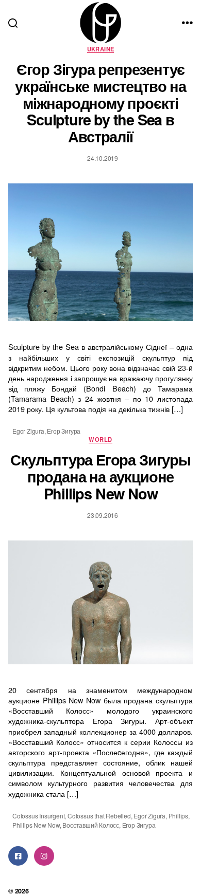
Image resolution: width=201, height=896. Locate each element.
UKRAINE (100, 49)
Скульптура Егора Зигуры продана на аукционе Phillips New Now (100, 476)
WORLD (100, 439)
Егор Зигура (63, 430)
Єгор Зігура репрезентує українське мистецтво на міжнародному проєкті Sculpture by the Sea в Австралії (100, 103)
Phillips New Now (36, 824)
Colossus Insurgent (38, 815)
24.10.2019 (102, 158)
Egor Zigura (28, 430)
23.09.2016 (102, 515)
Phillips (178, 815)
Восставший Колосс (90, 824)
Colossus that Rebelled (99, 815)
